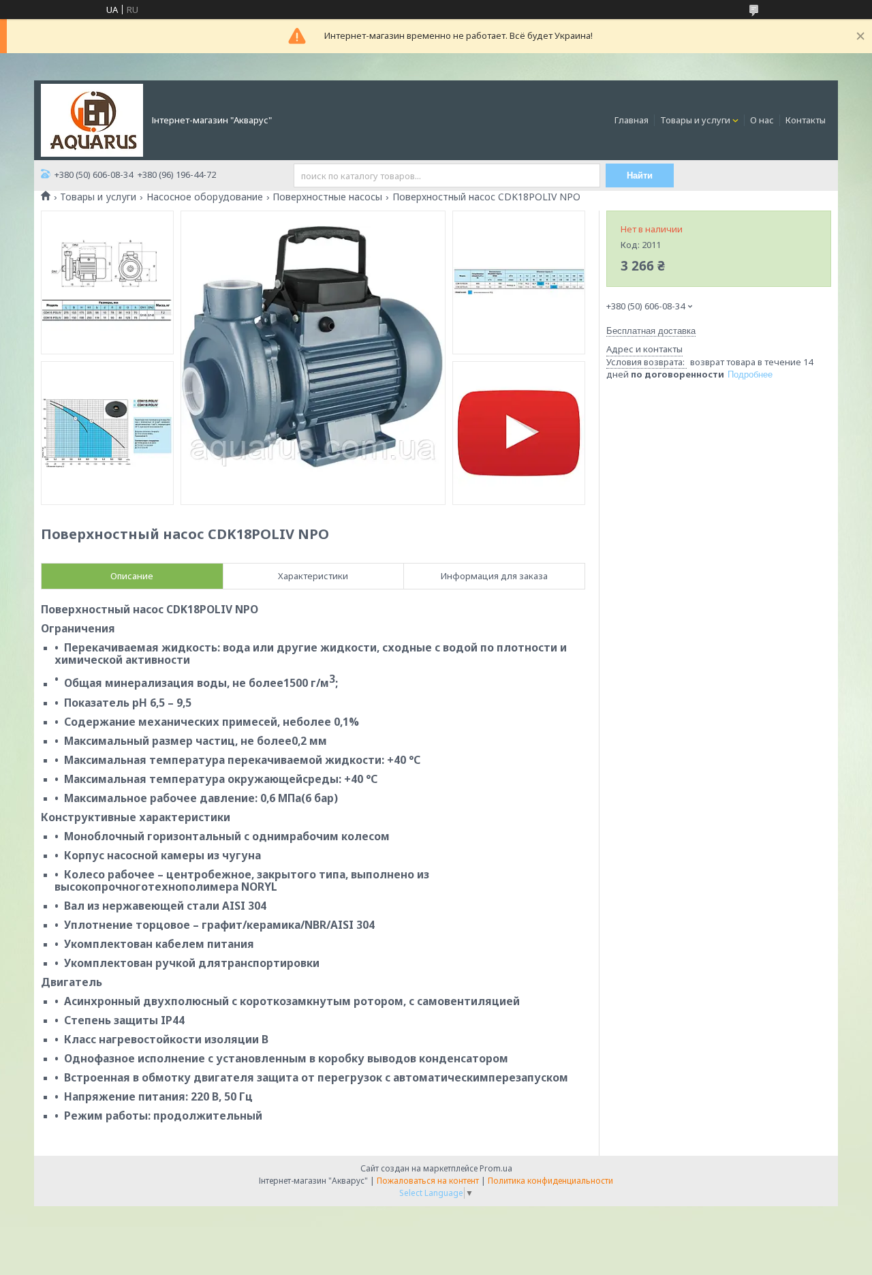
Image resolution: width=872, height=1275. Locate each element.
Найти (640, 175)
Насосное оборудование (204, 197)
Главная (631, 120)
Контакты (805, 120)
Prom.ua (496, 1168)
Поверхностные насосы (327, 197)
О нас (762, 120)
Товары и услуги (695, 120)
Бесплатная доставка (651, 331)
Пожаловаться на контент (428, 1180)
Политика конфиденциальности (550, 1180)
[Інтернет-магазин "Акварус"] (92, 119)
